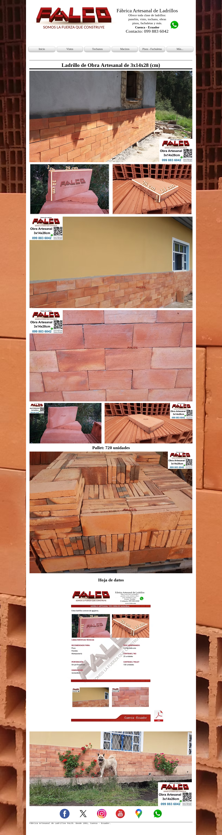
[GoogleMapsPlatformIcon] (139, 814)
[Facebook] (65, 814)
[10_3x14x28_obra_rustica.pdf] (158, 716)
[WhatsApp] (157, 814)
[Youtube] (120, 814)
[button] (70, 49)
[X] (83, 814)
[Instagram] (102, 814)
